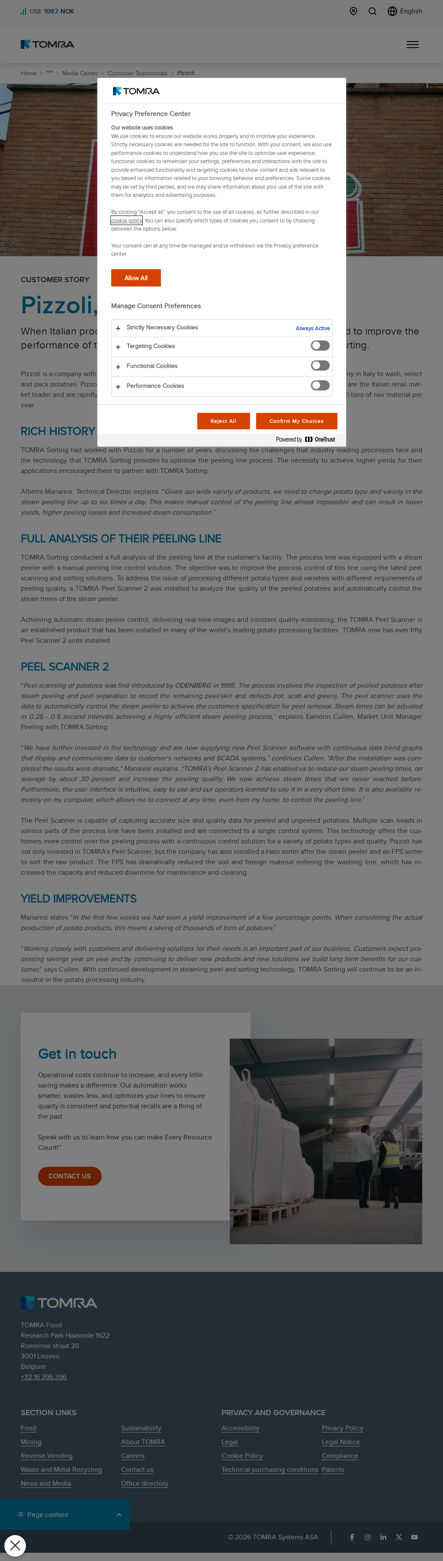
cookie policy (126, 220)
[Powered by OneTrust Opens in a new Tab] (309, 441)
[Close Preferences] (15, 1546)
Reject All (224, 421)
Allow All (136, 277)
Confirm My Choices (297, 421)
